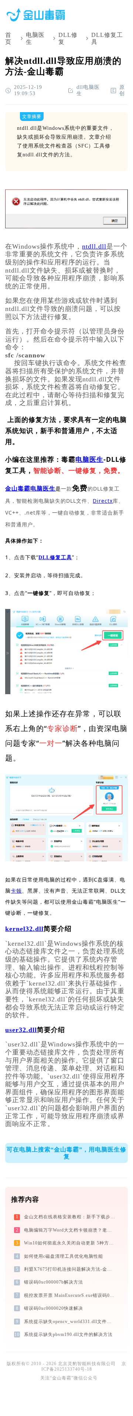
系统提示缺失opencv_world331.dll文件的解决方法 (70, 1321)
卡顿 (16, 890)
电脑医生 (35, 38)
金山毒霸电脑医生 (30, 488)
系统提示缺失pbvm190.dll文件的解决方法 (68, 1334)
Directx (103, 500)
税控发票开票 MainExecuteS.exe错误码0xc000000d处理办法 (70, 1295)
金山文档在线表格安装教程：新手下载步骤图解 (70, 1216)
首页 (8, 38)
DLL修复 (68, 38)
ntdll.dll (94, 246)
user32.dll (21, 1030)
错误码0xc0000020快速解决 (53, 1308)
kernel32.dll (24, 928)
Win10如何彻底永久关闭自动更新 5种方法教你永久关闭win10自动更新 (70, 1243)
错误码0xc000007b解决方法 (53, 1282)
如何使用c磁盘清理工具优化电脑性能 (63, 1256)
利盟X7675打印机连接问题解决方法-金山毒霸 (70, 1269)
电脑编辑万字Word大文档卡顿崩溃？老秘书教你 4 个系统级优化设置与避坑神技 (70, 1230)
